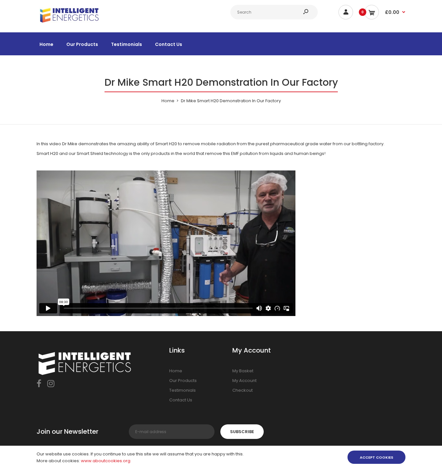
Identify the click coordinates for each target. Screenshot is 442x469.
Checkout (242, 390)
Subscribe (242, 432)
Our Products (183, 380)
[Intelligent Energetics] (69, 24)
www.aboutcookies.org (105, 461)
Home (175, 371)
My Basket (242, 371)
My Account (244, 380)
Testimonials (182, 390)
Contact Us (180, 400)
